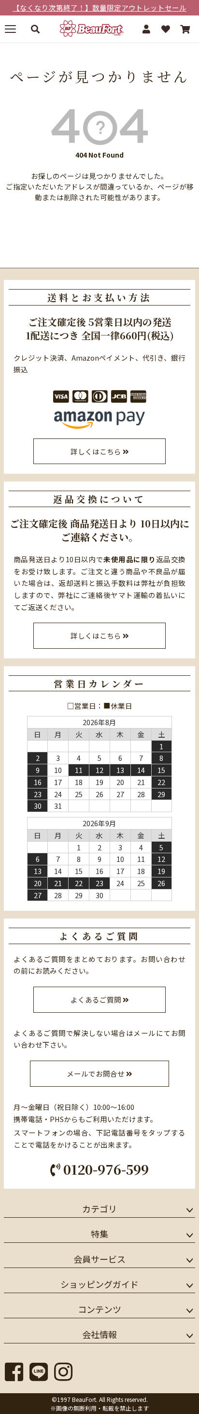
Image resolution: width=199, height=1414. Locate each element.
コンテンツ (99, 1309)
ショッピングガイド (99, 1284)
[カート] (185, 29)
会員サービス (99, 1259)
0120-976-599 (104, 1169)
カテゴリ (99, 1208)
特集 (99, 1233)
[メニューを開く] (14, 29)
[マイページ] (146, 29)
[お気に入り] (165, 29)
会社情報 (99, 1334)
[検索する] (35, 29)
